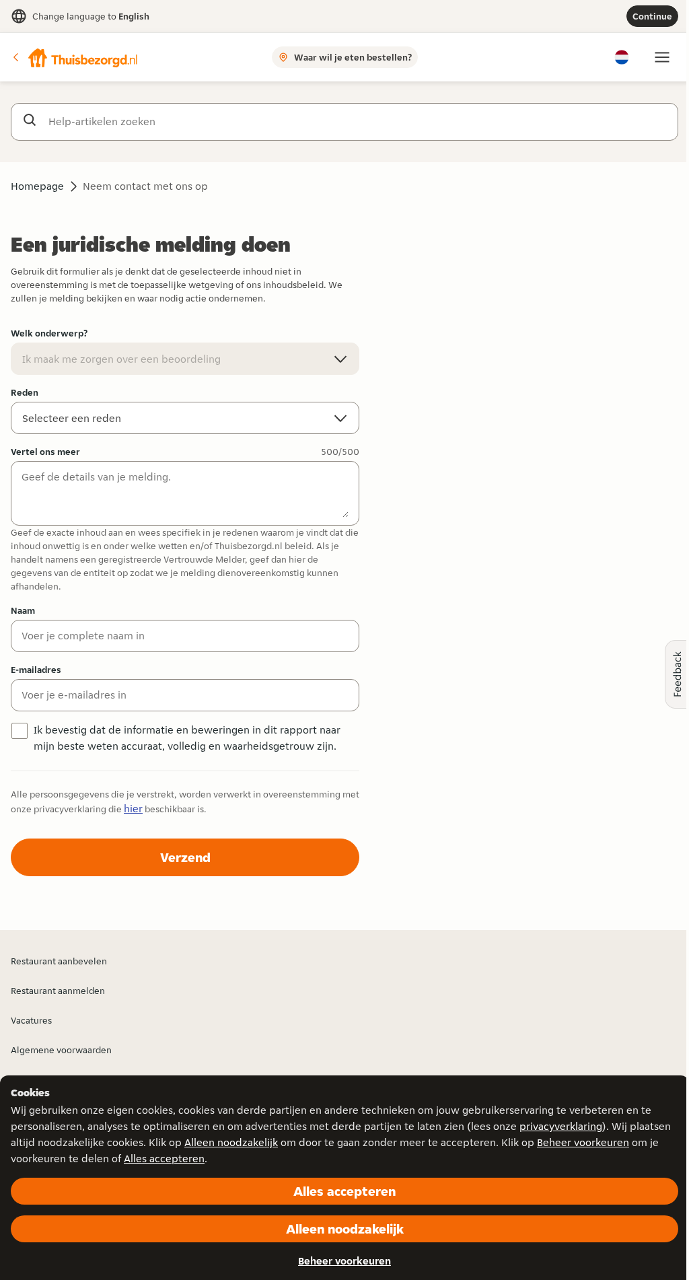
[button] (75, 57)
